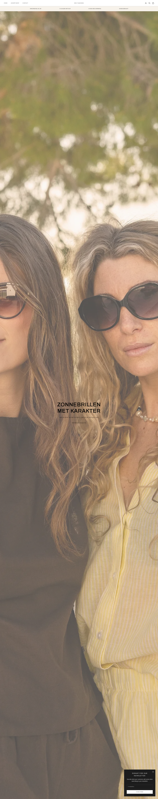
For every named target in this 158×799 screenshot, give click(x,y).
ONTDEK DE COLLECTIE (79, 422)
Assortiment (15, 3)
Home (6, 3)
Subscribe (139, 792)
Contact (25, 3)
